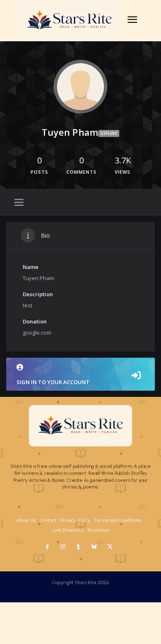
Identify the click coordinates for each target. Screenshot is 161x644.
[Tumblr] (78, 547)
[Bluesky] (94, 547)
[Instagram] (63, 547)
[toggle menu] (19, 203)
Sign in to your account (53, 382)
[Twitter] (110, 547)
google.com (37, 332)
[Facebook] (47, 547)
